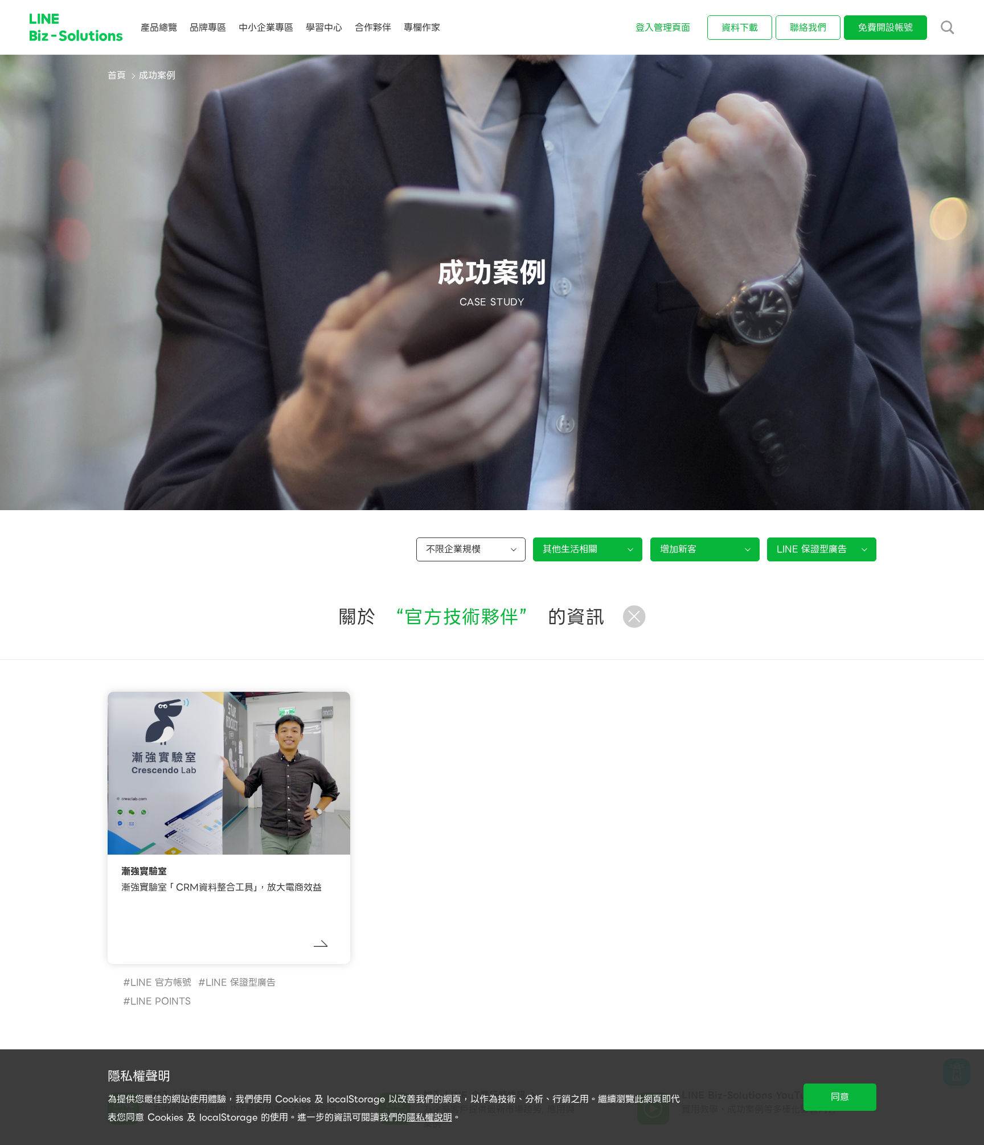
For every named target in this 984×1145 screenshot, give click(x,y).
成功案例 (157, 75)
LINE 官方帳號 (160, 982)
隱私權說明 (429, 1117)
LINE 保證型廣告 (241, 982)
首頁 (117, 75)
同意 (840, 1097)
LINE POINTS (160, 1001)
